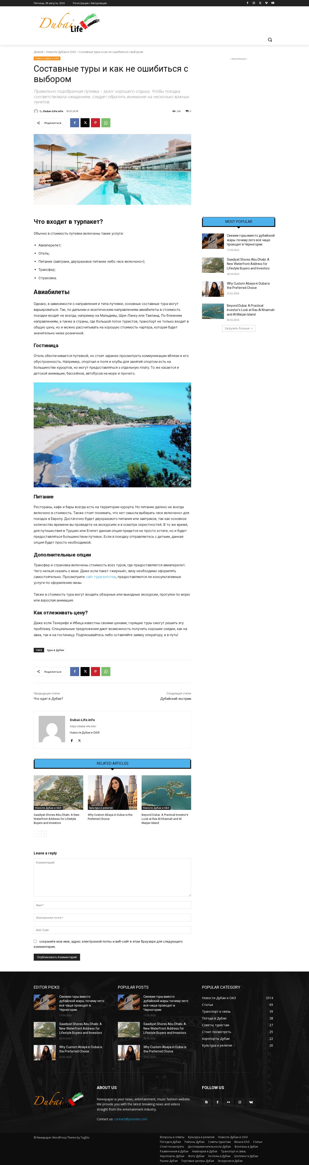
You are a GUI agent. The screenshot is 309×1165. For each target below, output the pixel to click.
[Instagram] (254, 3)
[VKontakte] (251, 1102)
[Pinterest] (95, 122)
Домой (38, 52)
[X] (260, 3)
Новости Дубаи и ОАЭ (61, 52)
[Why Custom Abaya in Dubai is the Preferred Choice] (112, 792)
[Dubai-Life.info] (37, 111)
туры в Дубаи (55, 650)
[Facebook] (247, 3)
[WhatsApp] (105, 122)
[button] (269, 39)
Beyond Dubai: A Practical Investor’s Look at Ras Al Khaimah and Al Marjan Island (165, 819)
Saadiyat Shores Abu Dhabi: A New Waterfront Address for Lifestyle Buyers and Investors (56, 819)
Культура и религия (101, 807)
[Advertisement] (239, 129)
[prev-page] (36, 834)
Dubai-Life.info (53, 111)
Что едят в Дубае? (48, 699)
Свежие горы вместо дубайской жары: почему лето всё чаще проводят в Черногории (251, 240)
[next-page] (44, 834)
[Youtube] (272, 3)
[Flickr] (228, 1102)
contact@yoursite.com (130, 1119)
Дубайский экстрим (175, 699)
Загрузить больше (237, 328)
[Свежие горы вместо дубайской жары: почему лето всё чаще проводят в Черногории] (213, 241)
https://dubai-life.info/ (83, 726)
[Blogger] (206, 1102)
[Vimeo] (266, 3)
